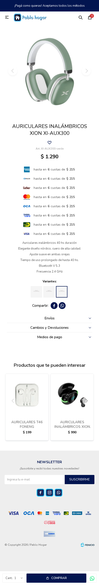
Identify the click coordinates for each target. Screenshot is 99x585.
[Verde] (61, 292)
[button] (80, 17)
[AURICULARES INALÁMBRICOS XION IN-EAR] (72, 395)
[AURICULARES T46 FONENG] (27, 395)
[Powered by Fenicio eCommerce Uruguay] (87, 544)
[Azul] (36, 292)
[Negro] (49, 292)
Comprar (59, 578)
